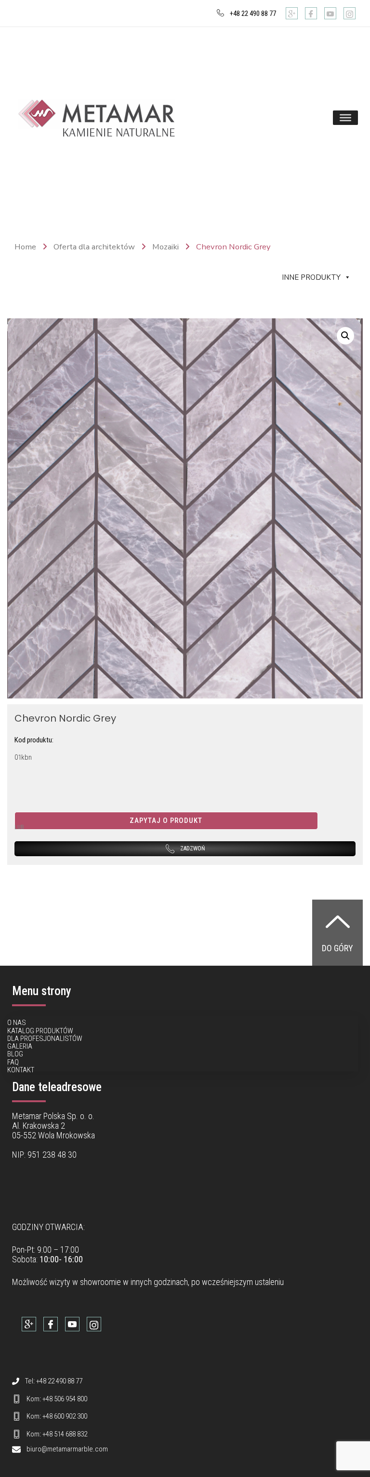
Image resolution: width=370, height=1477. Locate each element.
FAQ (13, 1062)
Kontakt (20, 1070)
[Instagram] (350, 13)
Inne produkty (311, 277)
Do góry (337, 948)
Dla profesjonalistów (44, 1038)
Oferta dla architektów (94, 246)
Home (25, 246)
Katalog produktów (40, 1030)
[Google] (292, 13)
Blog (15, 1054)
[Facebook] (311, 13)
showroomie (100, 1282)
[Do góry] (338, 921)
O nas (16, 1022)
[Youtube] (330, 13)
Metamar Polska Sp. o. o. (53, 1116)
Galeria (19, 1046)
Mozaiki (165, 246)
